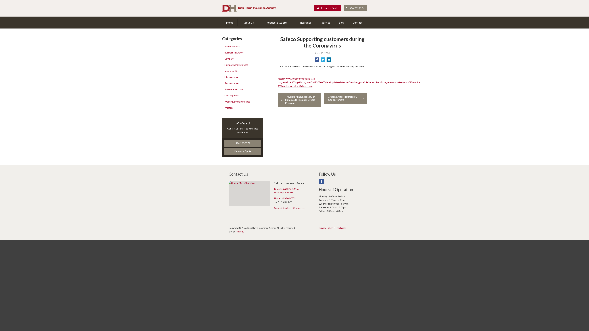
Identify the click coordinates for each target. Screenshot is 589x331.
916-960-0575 (357, 8)
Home (229, 22)
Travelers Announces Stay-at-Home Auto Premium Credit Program (300, 100)
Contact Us (298, 208)
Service (325, 22)
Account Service (282, 208)
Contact (357, 22)
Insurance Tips (232, 71)
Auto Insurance (232, 46)
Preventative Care (234, 89)
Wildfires (229, 108)
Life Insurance (232, 77)
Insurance (305, 22)
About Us (248, 22)
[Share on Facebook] (317, 60)
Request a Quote (329, 8)
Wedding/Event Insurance (237, 101)
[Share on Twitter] (323, 60)
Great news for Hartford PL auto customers (342, 98)
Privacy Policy (326, 228)
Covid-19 (229, 58)
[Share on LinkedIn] (329, 60)
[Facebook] (321, 182)
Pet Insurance (232, 83)
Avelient (240, 231)
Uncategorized (232, 95)
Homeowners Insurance (236, 65)
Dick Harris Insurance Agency (249, 8)
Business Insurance (234, 52)
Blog (341, 22)
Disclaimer (341, 228)
